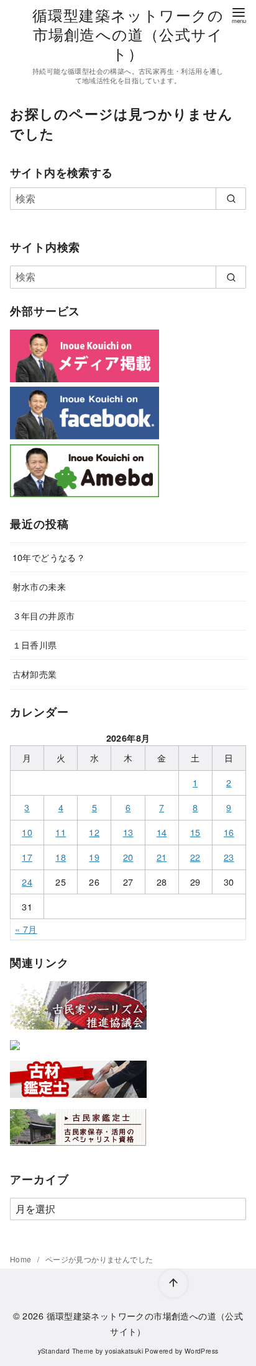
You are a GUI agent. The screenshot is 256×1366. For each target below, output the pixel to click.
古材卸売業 (34, 673)
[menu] (238, 14)
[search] (231, 198)
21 (162, 856)
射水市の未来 (39, 586)
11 (60, 831)
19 (94, 856)
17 (27, 856)
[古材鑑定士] (78, 1100)
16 (229, 831)
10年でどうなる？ (49, 557)
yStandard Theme (66, 1350)
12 (94, 831)
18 (60, 856)
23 (229, 856)
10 (27, 831)
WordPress (202, 1350)
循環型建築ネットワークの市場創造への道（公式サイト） (128, 34)
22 (195, 856)
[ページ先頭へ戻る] (173, 1283)
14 (162, 831)
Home (22, 1259)
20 (128, 856)
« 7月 (26, 928)
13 (128, 831)
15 (195, 831)
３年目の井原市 (43, 615)
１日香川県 (34, 644)
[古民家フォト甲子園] (15, 1052)
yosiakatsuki (124, 1350)
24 (27, 881)
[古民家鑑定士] (78, 1148)
